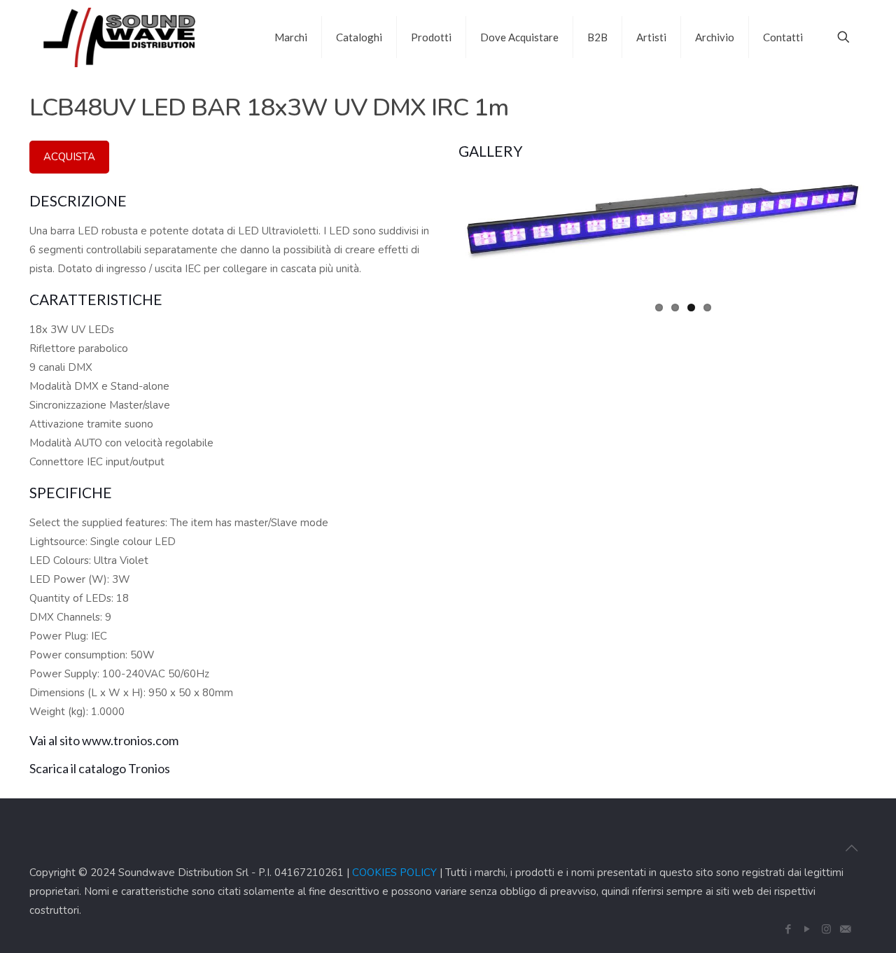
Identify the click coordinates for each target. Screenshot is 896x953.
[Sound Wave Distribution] (119, 36)
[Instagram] (826, 929)
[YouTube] (807, 929)
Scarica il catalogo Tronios (99, 768)
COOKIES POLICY (394, 873)
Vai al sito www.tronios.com (103, 740)
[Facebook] (788, 929)
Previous (440, 205)
